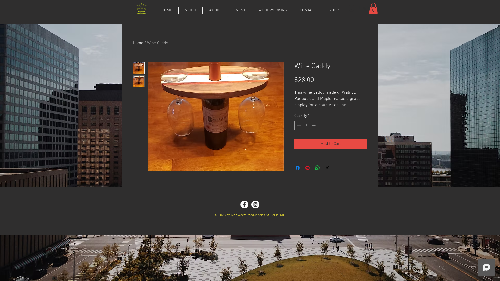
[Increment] (314, 125)
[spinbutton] (306, 125)
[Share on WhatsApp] (317, 168)
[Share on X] (327, 168)
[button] (373, 8)
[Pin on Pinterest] (307, 168)
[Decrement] (298, 125)
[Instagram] (255, 204)
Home (138, 43)
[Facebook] (244, 204)
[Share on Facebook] (298, 168)
